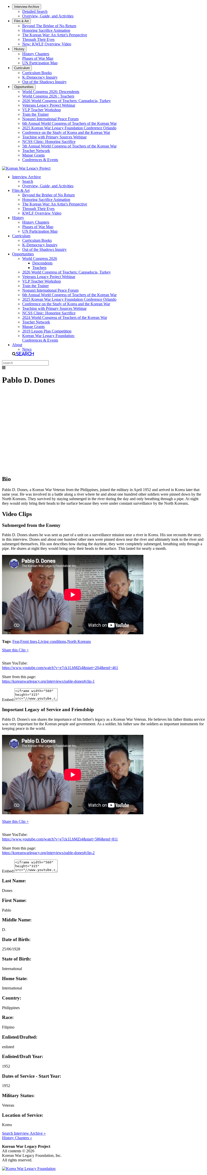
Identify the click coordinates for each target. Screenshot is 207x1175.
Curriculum (22, 68)
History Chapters (35, 54)
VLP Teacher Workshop (41, 110)
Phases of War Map (37, 58)
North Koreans (79, 641)
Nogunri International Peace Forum (50, 119)
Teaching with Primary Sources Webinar (54, 137)
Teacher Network (36, 150)
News (27, 349)
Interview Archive (26, 7)
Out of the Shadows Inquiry (44, 82)
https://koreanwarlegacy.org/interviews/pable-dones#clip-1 (48, 681)
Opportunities (24, 87)
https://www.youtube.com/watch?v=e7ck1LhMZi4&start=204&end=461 (60, 668)
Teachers (39, 267)
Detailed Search (34, 11)
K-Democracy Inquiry (40, 77)
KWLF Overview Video (41, 213)
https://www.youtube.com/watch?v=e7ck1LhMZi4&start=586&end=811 (60, 839)
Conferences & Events (40, 160)
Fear (15, 641)
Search (27, 181)
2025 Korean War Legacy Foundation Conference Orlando (69, 128)
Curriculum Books (37, 73)
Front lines (28, 641)
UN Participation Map (40, 63)
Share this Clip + (15, 650)
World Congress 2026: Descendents (50, 91)
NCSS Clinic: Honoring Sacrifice (48, 141)
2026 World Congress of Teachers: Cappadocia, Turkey (66, 101)
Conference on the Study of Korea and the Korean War (66, 132)
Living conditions (52, 641)
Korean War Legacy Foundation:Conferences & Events (48, 338)
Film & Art (21, 21)
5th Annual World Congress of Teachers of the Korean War (69, 146)
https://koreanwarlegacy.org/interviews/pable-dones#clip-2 (48, 853)
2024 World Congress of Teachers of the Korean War (64, 317)
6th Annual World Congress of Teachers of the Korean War (69, 123)
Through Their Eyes (38, 39)
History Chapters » (17, 1138)
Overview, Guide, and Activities (47, 16)
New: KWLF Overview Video (46, 44)
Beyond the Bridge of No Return (48, 195)
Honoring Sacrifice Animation (46, 30)
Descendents (42, 263)
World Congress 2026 (39, 258)
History (19, 49)
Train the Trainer (35, 114)
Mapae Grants (33, 155)
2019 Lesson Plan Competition (46, 331)
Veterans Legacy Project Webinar (48, 105)
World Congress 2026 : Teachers (48, 96)
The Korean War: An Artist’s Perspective (54, 35)
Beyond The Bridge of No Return (49, 26)
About (17, 345)
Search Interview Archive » (24, 1133)
